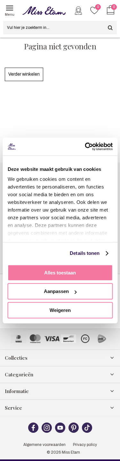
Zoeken (110, 27)
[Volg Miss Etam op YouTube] (60, 431)
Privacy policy (85, 444)
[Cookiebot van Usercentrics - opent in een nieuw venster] (85, 146)
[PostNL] (101, 339)
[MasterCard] (35, 339)
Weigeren (60, 310)
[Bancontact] (68, 339)
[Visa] (52, 339)
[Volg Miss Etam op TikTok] (87, 431)
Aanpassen (56, 291)
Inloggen (78, 10)
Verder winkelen (24, 74)
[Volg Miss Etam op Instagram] (47, 431)
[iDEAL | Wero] (18, 339)
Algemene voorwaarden (44, 444)
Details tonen (85, 253)
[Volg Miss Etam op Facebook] (33, 431)
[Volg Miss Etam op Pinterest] (73, 431)
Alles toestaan (60, 272)
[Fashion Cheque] (85, 339)
